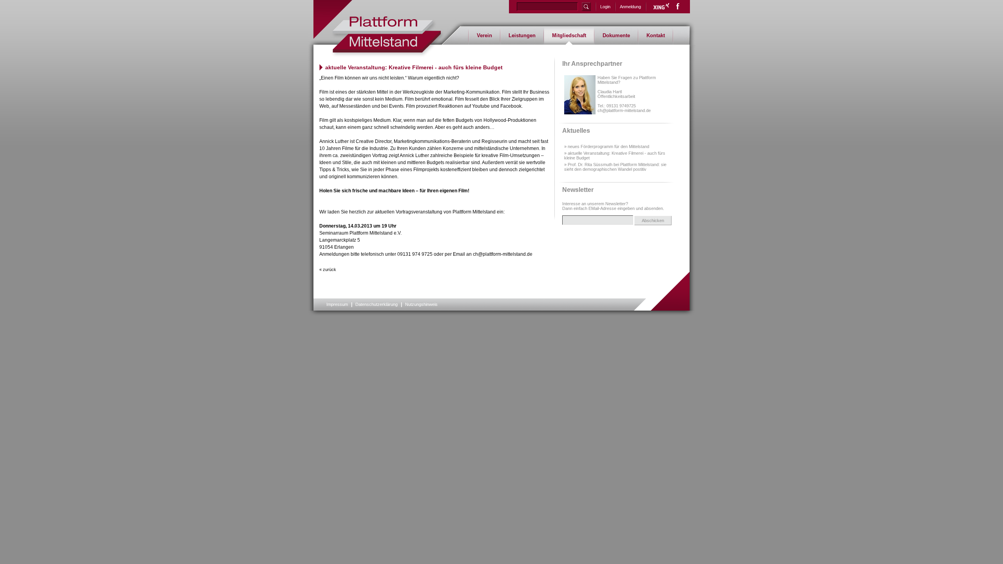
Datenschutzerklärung (376, 304)
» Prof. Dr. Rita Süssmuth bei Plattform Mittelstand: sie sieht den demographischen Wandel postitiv (615, 167)
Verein (484, 35)
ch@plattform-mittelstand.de (624, 110)
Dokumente (616, 35)
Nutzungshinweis (421, 304)
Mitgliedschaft (569, 35)
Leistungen (522, 35)
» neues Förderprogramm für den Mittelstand (606, 146)
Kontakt (655, 35)
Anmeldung (630, 6)
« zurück (327, 269)
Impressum (337, 304)
